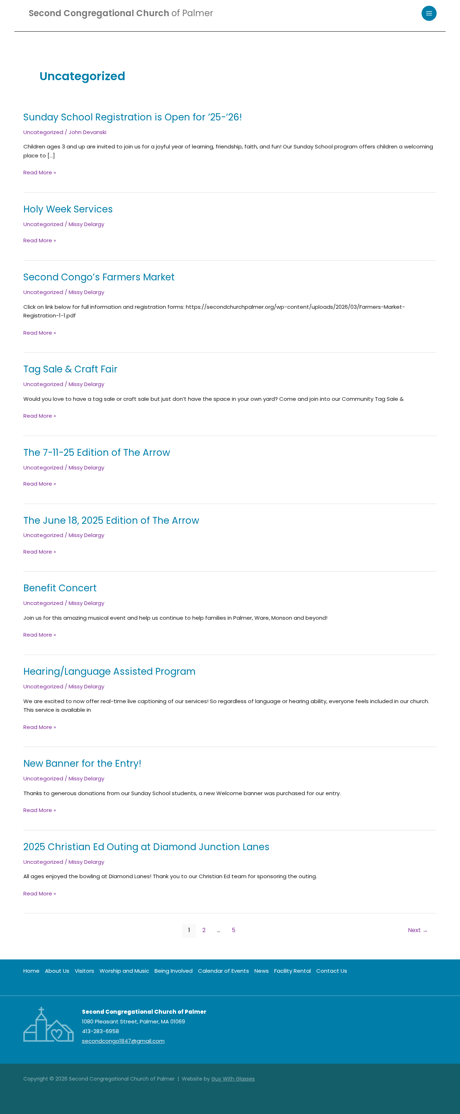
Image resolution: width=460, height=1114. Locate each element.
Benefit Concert (60, 588)
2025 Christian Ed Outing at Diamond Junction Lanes (146, 846)
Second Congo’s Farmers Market (99, 277)
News (261, 971)
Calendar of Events (223, 971)
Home (31, 971)
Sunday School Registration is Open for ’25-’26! (132, 117)
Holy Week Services (68, 209)
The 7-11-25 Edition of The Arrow (96, 452)
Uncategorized (43, 132)
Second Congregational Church (121, 13)
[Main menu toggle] (429, 13)
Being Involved (174, 971)
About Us (57, 971)
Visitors (84, 971)
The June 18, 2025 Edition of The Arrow (111, 520)
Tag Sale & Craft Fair (70, 369)
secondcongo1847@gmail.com (123, 1041)
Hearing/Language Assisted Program (109, 671)
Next (418, 930)
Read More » (39, 172)
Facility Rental (292, 971)
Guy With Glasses (233, 1078)
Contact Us (331, 971)
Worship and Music (124, 971)
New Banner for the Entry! (82, 763)
